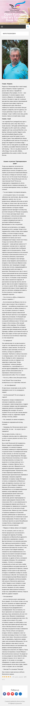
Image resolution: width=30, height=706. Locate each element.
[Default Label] (12, 694)
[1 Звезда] (3, 677)
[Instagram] (8, 694)
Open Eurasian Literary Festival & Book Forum (15, 17)
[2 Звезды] (5, 677)
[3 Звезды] (6, 677)
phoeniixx (19, 703)
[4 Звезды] (8, 677)
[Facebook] (4, 694)
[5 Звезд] (10, 677)
